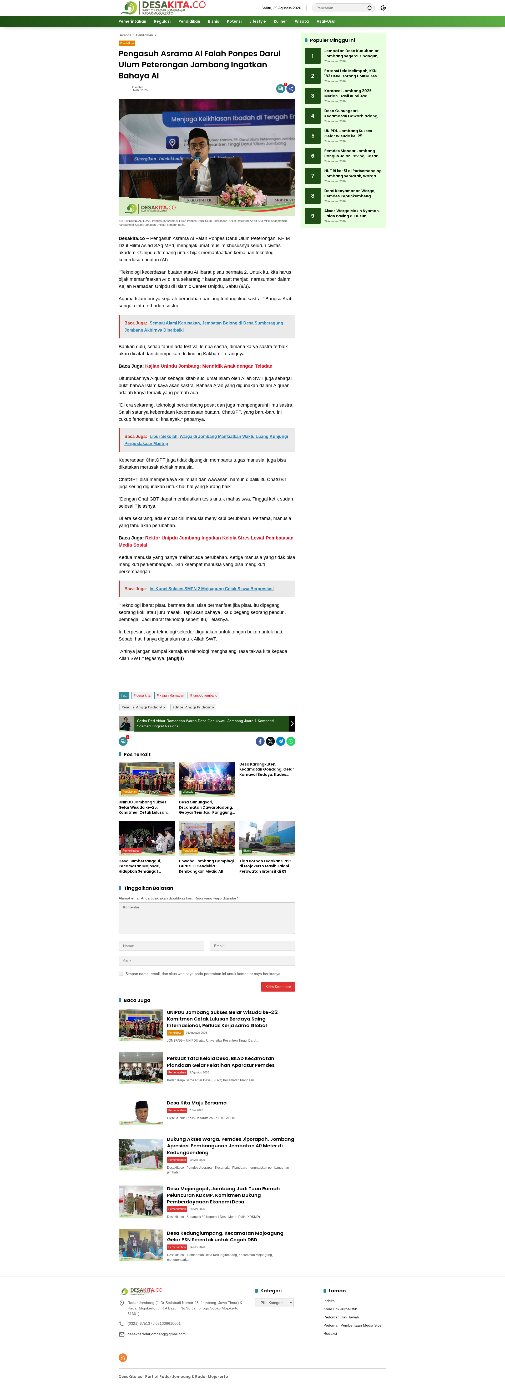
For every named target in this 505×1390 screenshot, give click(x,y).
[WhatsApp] (290, 741)
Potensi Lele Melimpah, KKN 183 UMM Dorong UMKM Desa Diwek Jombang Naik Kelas (352, 73)
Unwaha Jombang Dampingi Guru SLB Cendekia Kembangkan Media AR (206, 866)
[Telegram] (280, 741)
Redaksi (330, 1333)
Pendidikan (127, 43)
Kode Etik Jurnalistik (340, 1309)
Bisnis (247, 850)
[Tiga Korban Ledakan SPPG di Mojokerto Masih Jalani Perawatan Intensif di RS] (267, 838)
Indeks (329, 1301)
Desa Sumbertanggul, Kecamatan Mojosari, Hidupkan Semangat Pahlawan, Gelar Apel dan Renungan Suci (143, 866)
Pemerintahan (131, 850)
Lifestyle (188, 791)
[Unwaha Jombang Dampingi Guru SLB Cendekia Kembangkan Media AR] (207, 838)
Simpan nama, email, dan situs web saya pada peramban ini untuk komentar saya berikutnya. (203, 974)
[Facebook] (260, 741)
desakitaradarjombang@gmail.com (157, 1334)
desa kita (143, 695)
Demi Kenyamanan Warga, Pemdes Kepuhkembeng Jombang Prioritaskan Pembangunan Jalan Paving (351, 193)
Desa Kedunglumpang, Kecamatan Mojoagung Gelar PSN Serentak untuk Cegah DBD (225, 1236)
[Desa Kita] (163, 8)
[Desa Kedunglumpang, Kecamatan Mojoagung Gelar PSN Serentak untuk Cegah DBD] (141, 1245)
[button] (369, 7)
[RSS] (123, 1357)
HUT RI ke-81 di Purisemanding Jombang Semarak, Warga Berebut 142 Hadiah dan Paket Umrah (353, 173)
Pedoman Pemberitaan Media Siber (353, 1325)
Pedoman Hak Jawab (341, 1317)
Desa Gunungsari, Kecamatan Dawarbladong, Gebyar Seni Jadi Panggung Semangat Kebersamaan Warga (206, 807)
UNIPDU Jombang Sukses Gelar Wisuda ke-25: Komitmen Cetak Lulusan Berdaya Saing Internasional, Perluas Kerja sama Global (147, 807)
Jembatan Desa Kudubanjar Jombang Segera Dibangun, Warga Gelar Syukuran (351, 53)
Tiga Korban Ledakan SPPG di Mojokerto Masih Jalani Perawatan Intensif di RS (265, 866)
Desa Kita (137, 87)
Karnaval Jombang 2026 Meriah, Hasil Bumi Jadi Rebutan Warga (348, 93)
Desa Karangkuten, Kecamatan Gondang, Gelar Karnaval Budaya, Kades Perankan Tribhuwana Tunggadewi (266, 769)
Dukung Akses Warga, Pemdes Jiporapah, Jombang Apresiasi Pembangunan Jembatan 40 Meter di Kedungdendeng (230, 1146)
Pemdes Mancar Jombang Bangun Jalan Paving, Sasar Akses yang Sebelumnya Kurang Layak (351, 153)
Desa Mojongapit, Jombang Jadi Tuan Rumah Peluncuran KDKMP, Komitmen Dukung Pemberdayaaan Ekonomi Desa (223, 1195)
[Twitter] (270, 741)
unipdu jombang (205, 695)
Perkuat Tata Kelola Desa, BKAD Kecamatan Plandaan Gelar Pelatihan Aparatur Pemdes (221, 1061)
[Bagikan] (290, 88)
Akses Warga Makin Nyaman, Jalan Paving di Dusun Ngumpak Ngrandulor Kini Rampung (352, 213)
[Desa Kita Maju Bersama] (141, 1109)
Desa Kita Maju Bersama (197, 1102)
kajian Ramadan (172, 695)
